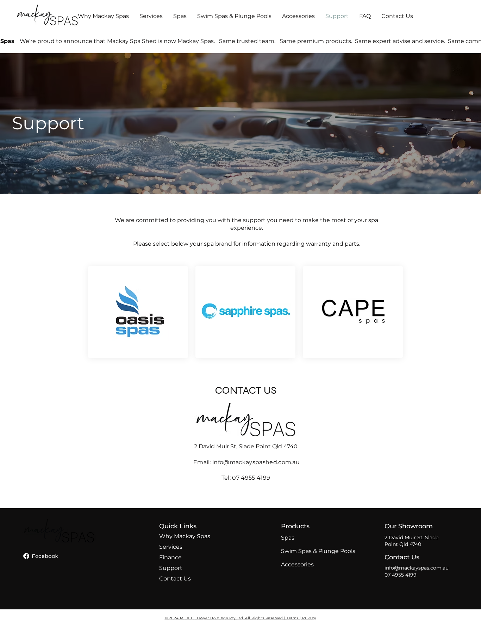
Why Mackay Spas (177, 536)
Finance (170, 557)
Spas (287, 537)
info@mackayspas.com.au (417, 568)
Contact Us (175, 578)
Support (170, 568)
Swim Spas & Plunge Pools (300, 551)
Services (170, 546)
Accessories (297, 564)
